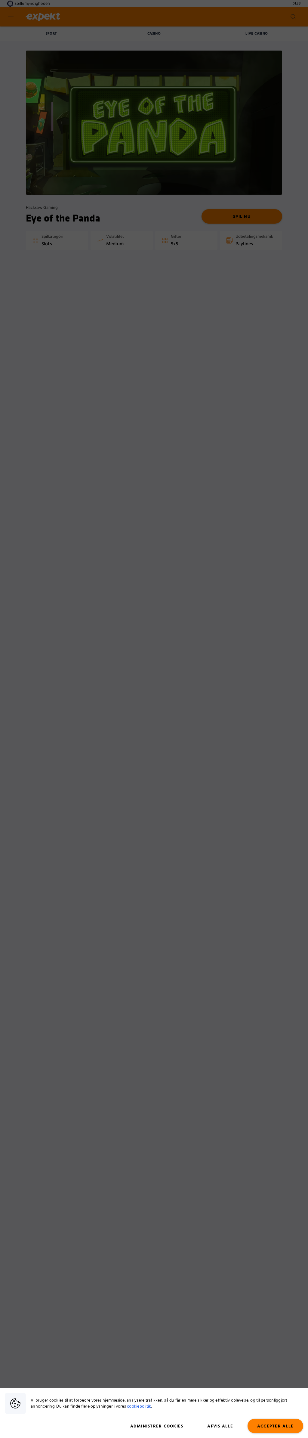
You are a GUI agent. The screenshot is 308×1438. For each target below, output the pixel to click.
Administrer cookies (156, 1426)
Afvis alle (220, 1426)
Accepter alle (275, 1426)
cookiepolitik (139, 1406)
